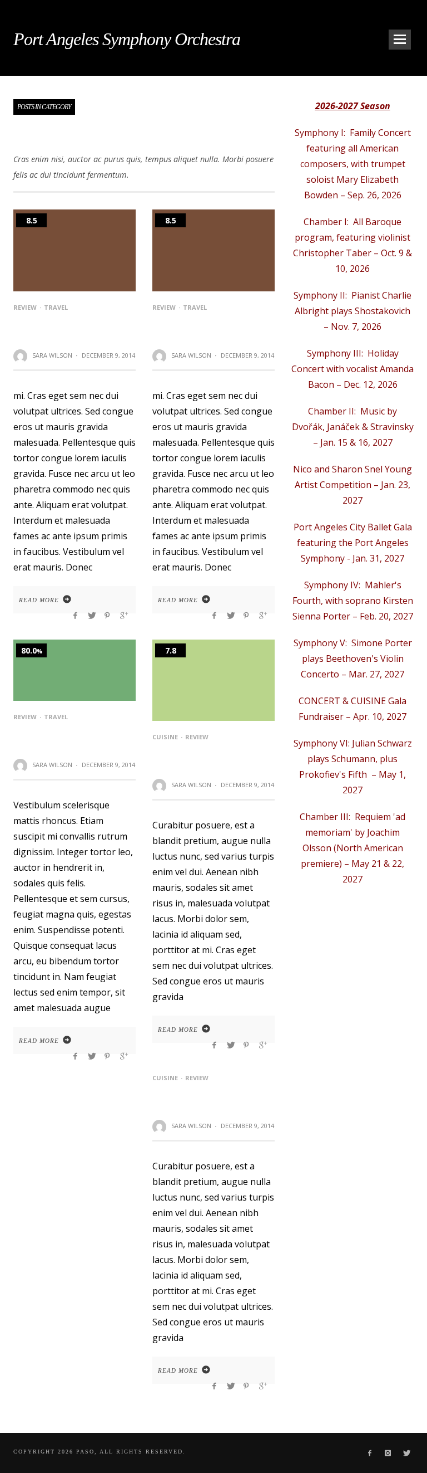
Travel (56, 307)
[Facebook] (369, 1453)
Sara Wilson (52, 355)
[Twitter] (406, 1453)
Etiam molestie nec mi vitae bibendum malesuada (200, 756)
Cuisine (165, 737)
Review (25, 307)
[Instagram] (387, 1453)
